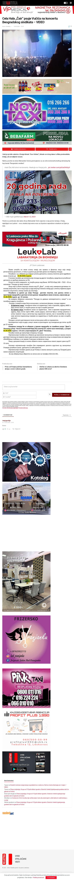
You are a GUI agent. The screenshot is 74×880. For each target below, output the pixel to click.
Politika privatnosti (38, 877)
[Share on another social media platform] (70, 149)
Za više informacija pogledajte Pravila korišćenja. (15, 408)
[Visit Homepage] (10, 3)
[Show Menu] (71, 3)
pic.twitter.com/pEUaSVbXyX (59, 167)
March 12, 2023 (29, 217)
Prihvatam (51, 877)
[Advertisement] (37, 832)
